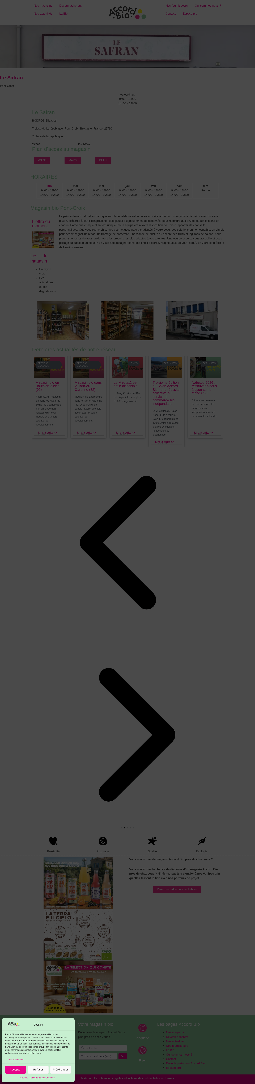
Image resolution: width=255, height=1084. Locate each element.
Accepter (16, 1069)
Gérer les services (15, 1060)
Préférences (61, 1069)
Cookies (24, 1078)
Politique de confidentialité (42, 1078)
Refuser (38, 1069)
